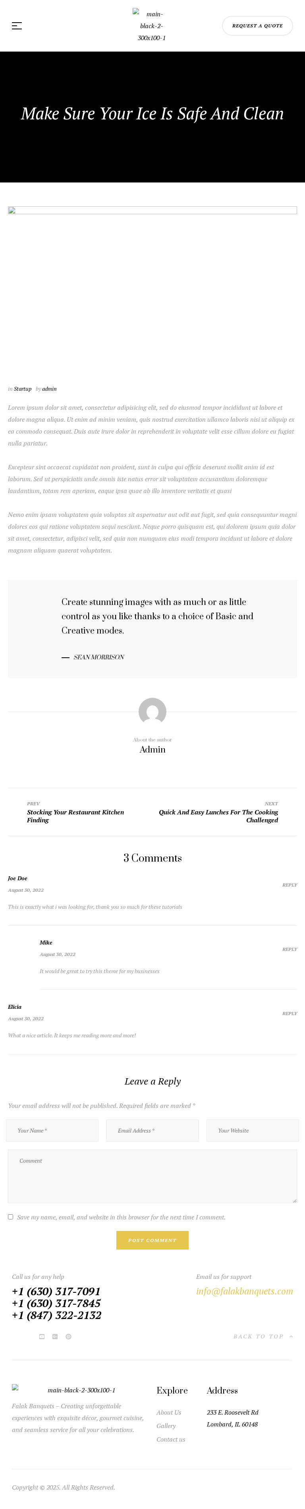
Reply (289, 885)
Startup (23, 388)
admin (49, 388)
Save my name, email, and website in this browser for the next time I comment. (121, 1217)
